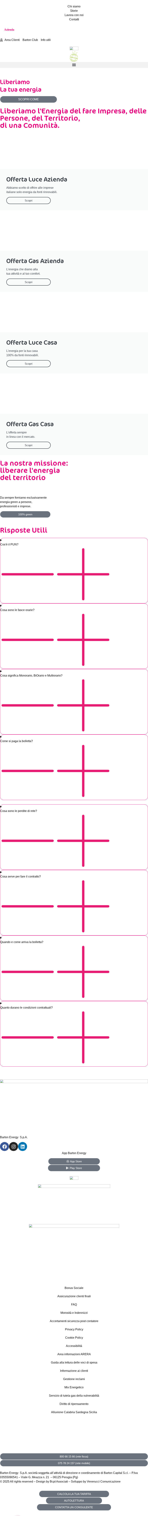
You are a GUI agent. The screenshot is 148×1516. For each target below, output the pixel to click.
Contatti (74, 19)
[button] (74, 65)
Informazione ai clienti (74, 1370)
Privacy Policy (74, 1329)
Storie (74, 10)
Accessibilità (74, 1345)
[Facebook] (4, 1146)
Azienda (9, 29)
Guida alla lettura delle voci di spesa (74, 1362)
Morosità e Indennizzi (74, 1312)
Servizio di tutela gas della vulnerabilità (74, 1395)
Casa (25, 29)
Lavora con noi (74, 15)
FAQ (74, 1304)
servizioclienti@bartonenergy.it (19, 1448)
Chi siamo (74, 6)
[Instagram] (13, 1146)
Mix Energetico (74, 1387)
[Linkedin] (22, 1146)
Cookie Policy (74, 1337)
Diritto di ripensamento (74, 1403)
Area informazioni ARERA (74, 1354)
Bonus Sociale (74, 1287)
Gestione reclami (74, 1379)
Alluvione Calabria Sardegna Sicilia (74, 1412)
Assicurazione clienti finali (74, 1296)
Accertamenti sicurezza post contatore (74, 1321)
